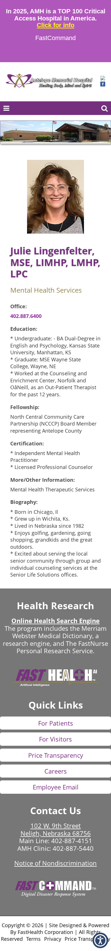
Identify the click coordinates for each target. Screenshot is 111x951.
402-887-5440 (73, 848)
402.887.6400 (26, 316)
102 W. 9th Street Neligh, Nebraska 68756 (55, 829)
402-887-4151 (71, 840)
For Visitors (55, 739)
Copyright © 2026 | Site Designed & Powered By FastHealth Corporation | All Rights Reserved (55, 932)
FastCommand (55, 38)
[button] (102, 78)
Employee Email (56, 787)
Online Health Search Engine (55, 620)
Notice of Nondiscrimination (55, 863)
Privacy (52, 938)
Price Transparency (55, 755)
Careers (55, 771)
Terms (33, 938)
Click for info (55, 25)
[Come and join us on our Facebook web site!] (102, 85)
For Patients (55, 723)
